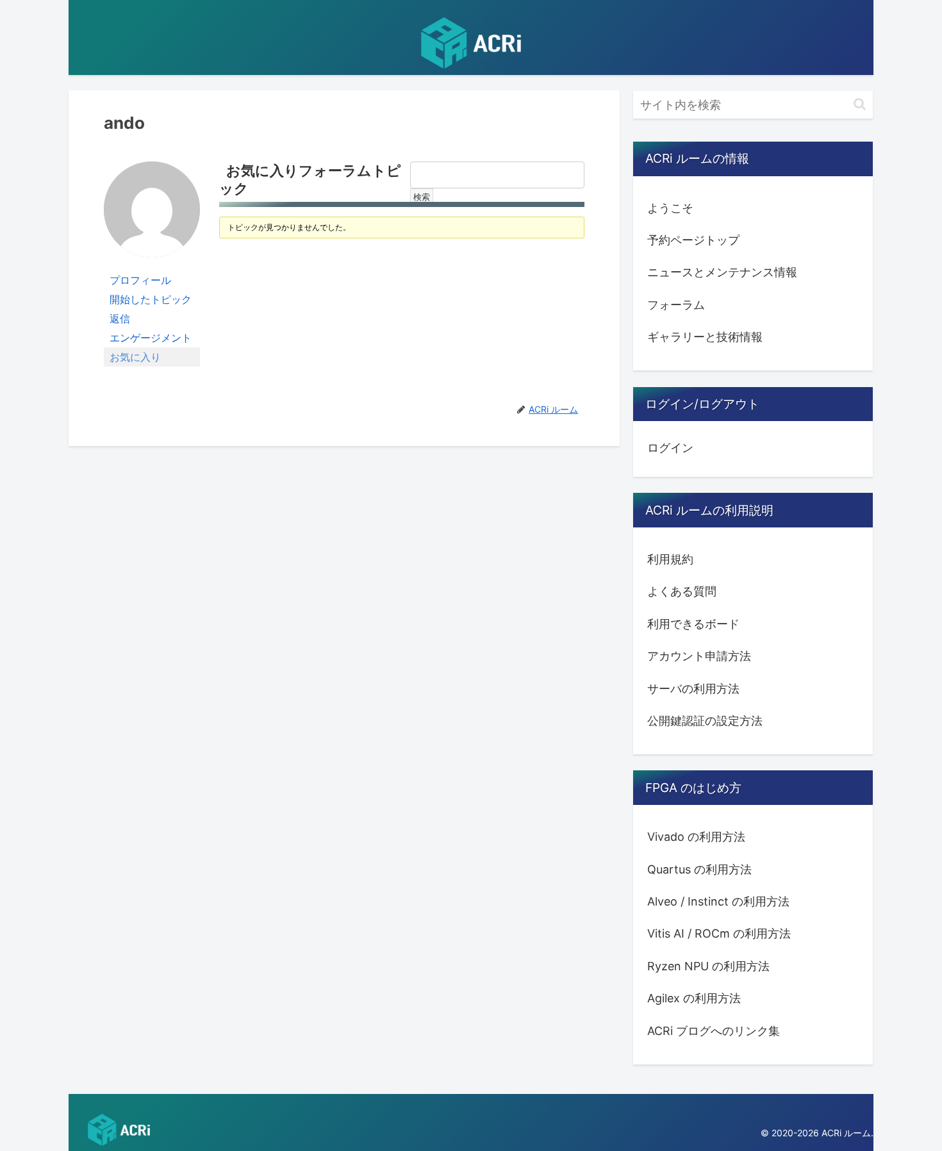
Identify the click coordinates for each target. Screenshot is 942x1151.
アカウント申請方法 (699, 656)
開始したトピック (151, 299)
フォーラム (676, 304)
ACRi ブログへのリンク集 (713, 1030)
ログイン (670, 447)
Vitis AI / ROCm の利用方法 (719, 933)
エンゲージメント (151, 337)
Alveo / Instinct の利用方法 (718, 901)
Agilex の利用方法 (694, 998)
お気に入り (135, 357)
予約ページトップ (693, 240)
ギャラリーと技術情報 (705, 337)
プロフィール (140, 280)
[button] (859, 104)
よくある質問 (681, 591)
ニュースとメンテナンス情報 (722, 272)
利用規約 (670, 559)
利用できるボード (693, 624)
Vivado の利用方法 (696, 836)
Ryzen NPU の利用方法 (708, 966)
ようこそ (670, 208)
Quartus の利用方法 (699, 868)
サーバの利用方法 (693, 688)
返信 (120, 318)
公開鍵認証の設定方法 (705, 720)
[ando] (152, 214)
